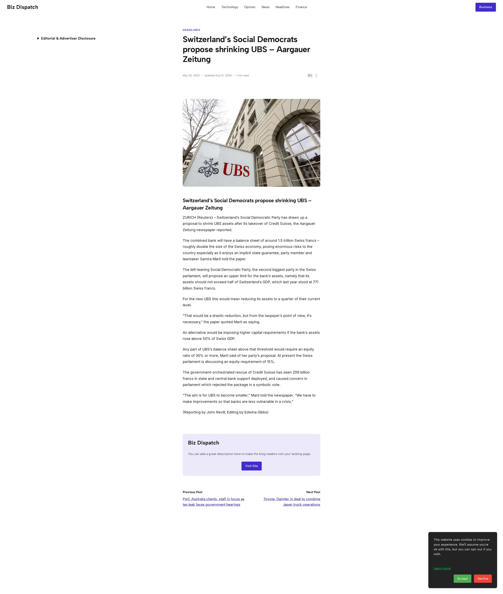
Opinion (249, 7)
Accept (462, 578)
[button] (316, 76)
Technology (229, 7)
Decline (482, 578)
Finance (301, 7)
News (265, 7)
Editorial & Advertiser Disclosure (68, 38)
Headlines (282, 7)
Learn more (442, 568)
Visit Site (251, 466)
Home (211, 7)
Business (485, 7)
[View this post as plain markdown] (310, 76)
